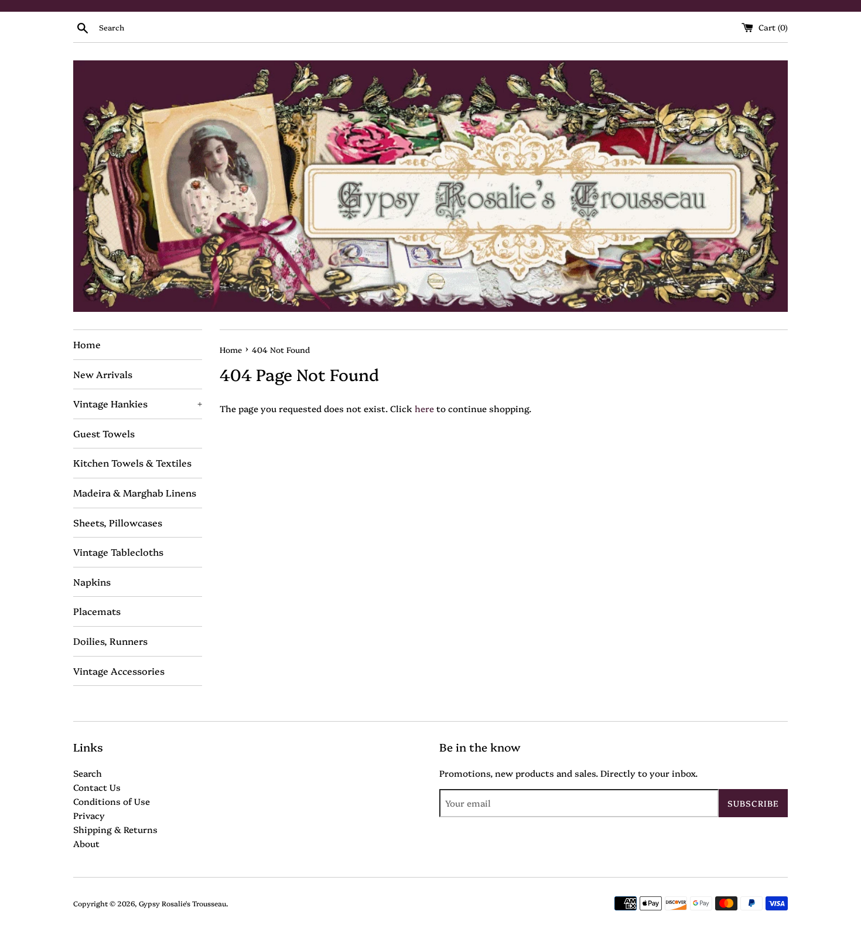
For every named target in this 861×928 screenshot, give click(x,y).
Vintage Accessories (119, 670)
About (86, 843)
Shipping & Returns (115, 829)
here (424, 408)
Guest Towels (104, 433)
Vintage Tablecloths (118, 551)
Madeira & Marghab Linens (134, 492)
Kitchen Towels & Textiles (132, 462)
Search (87, 773)
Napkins (92, 581)
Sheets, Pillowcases (117, 522)
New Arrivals (102, 374)
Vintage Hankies (137, 403)
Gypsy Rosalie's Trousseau (182, 903)
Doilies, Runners (110, 640)
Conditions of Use (111, 801)
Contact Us (97, 787)
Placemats (97, 610)
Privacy (89, 815)
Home (87, 344)
